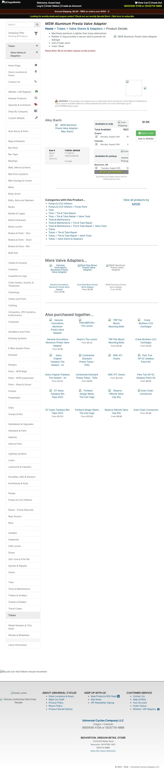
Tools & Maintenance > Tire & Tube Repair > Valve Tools (78, 226)
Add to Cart (147, 133)
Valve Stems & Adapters (86, 28)
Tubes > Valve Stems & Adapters (66, 238)
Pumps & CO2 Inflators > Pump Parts (68, 206)
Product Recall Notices (61, 709)
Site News (96, 699)
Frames (12, 391)
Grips (11, 407)
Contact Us (14, 81)
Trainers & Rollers (17, 602)
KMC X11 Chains (116, 374)
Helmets (12, 437)
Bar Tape (13, 154)
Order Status (52, 5)
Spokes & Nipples (17, 565)
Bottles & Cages (16, 213)
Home (49, 28)
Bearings (12, 160)
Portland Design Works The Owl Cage (87, 411)
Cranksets (13, 321)
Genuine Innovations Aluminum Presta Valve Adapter (57, 342)
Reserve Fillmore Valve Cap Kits (116, 411)
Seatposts (13, 539)
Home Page (14, 65)
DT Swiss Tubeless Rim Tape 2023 (57, 411)
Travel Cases (15, 608)
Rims (10, 523)
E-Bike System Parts (19, 348)
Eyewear (12, 354)
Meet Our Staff (56, 699)
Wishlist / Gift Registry (19, 91)
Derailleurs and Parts (19, 331)
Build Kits (13, 252)
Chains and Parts (17, 298)
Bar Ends (13, 147)
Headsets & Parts (17, 430)
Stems (11, 572)
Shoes (11, 552)
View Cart (143, 2)
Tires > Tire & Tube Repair (62, 213)
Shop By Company (18, 111)
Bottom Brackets (17, 220)
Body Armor (14, 193)
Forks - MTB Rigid (17, 371)
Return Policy (55, 705)
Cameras (13, 269)
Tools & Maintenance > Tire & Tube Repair (70, 222)
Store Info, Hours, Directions (103, 751)
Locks (11, 460)
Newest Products (17, 98)
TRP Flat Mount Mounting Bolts (116, 341)
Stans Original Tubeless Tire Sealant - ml (57, 376)
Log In (40, 5)
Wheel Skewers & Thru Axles (20, 627)
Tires (10, 582)
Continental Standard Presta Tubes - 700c (87, 376)
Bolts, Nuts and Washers (21, 200)
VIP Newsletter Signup (102, 702)
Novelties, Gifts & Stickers (21, 476)
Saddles (12, 532)
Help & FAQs (139, 699)
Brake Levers (15, 226)
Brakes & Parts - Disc (19, 233)
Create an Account (71, 5)
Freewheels (14, 397)
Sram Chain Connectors (146, 409)
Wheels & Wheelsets (18, 635)
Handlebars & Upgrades (20, 424)
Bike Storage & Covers (20, 180)
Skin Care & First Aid (19, 559)
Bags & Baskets (16, 141)
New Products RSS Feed (104, 696)
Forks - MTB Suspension (21, 378)
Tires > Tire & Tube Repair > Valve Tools (69, 216)
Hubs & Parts (15, 443)
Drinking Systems (17, 338)
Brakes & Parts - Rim (19, 246)
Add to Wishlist (146, 138)
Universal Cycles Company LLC (103, 720)
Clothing (12, 305)
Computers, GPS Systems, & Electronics (22, 314)
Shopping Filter (16, 32)
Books (11, 206)
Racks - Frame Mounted (20, 509)
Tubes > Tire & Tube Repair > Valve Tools (70, 235)
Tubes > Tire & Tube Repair (63, 232)
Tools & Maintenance (19, 588)
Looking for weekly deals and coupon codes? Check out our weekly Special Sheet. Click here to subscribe (82, 16)
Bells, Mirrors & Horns (19, 167)
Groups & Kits (15, 414)
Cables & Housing (17, 262)
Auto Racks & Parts (18, 131)
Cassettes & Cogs (17, 276)
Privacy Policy (56, 702)
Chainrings (13, 292)
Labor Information (17, 645)
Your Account (140, 702)
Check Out (156, 2)
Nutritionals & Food (18, 483)
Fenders (12, 364)
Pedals (11, 493)
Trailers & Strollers (17, 595)
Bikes (11, 187)
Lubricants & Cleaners (19, 466)
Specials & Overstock (19, 105)
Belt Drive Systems (18, 174)
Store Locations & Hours (17, 74)
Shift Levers (14, 546)
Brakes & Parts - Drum (20, 239)
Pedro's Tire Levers (87, 339)
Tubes (12, 615)
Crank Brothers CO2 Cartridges (145, 341)
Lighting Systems (17, 453)
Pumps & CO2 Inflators (20, 499)
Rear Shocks (14, 516)
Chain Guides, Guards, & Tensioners (21, 284)
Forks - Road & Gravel (19, 384)
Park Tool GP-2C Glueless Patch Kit (145, 376)
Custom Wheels (16, 118)
